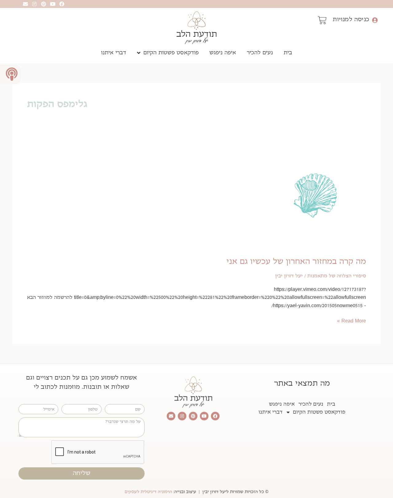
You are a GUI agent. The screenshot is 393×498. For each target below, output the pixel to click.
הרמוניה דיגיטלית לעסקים (148, 492)
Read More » (351, 320)
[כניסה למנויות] (375, 20)
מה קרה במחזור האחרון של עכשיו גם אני (296, 261)
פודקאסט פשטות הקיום (171, 53)
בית (288, 53)
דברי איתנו (113, 53)
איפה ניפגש (222, 53)
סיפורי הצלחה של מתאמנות (336, 276)
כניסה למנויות (351, 19)
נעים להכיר (260, 53)
